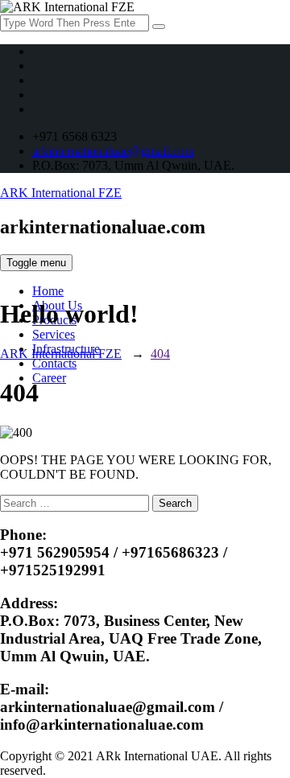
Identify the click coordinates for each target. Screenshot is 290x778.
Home (48, 291)
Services (53, 334)
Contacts (54, 363)
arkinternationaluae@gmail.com (113, 151)
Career (49, 378)
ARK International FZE (61, 193)
